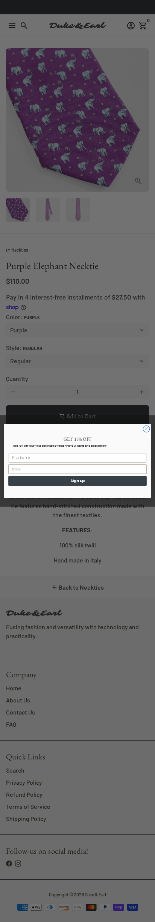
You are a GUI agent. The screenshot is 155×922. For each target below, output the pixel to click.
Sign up (77, 480)
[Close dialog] (146, 429)
